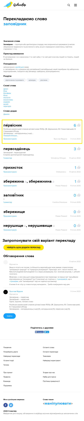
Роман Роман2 (61, 186)
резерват (14, 281)
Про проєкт (7, 372)
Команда (6, 381)
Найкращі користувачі (51, 360)
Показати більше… (10, 135)
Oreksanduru (61, 172)
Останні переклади (50, 352)
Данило (6, 114)
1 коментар (7, 158)
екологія (6, 97)
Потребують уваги (10, 352)
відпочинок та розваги (15, 80)
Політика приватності (51, 381)
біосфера (7, 93)
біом (5, 91)
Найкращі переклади (11, 356)
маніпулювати (58, 403)
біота (5, 95)
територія (7, 106)
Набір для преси (49, 377)
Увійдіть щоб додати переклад (23, 248)
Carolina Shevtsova (59, 202)
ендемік (6, 102)
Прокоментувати (10, 139)
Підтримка (7, 385)
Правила (6, 377)
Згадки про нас (49, 372)
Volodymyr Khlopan (58, 158)
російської (20, 67)
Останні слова (48, 347)
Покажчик (7, 347)
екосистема (8, 100)
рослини (43, 80)
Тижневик (47, 356)
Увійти (9, 316)
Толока (6, 365)
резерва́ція (62, 279)
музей (5, 104)
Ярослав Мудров (60, 139)
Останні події (8, 360)
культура (32, 80)
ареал (5, 89)
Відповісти (13, 264)
